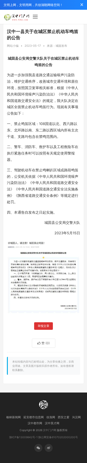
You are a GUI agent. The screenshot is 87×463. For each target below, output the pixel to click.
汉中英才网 (52, 423)
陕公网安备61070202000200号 (58, 437)
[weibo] (49, 448)
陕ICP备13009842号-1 (23, 437)
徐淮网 (50, 417)
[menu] (35, 17)
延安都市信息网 (33, 417)
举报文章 (43, 326)
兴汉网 (76, 417)
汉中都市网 (35, 423)
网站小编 (13, 45)
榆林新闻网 (13, 417)
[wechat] (38, 448)
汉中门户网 (49, 430)
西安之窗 (63, 417)
